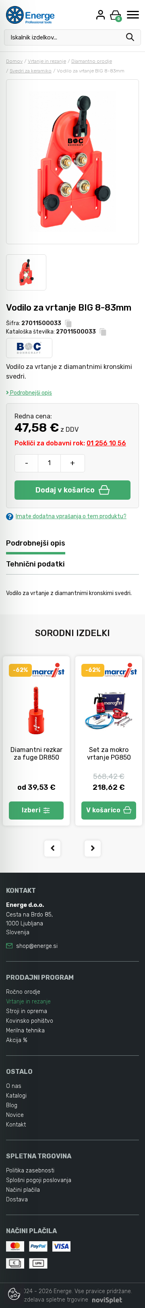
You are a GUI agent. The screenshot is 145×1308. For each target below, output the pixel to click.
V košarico (103, 810)
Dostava (17, 1199)
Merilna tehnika (25, 1030)
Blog (11, 1105)
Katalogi (16, 1095)
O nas (13, 1086)
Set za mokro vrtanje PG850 (109, 753)
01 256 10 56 (106, 443)
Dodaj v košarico (65, 490)
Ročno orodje (23, 992)
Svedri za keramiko (31, 71)
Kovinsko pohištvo (29, 1021)
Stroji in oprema (26, 1011)
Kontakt (16, 1124)
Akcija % (16, 1040)
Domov (14, 61)
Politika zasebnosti (30, 1170)
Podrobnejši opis (30, 392)
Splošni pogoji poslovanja (38, 1180)
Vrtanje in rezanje (47, 61)
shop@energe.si (37, 946)
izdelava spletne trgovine (55, 1299)
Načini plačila (23, 1189)
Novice (15, 1115)
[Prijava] (101, 15)
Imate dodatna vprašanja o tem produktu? (71, 516)
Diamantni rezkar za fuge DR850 (36, 753)
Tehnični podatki (35, 564)
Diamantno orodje (91, 61)
